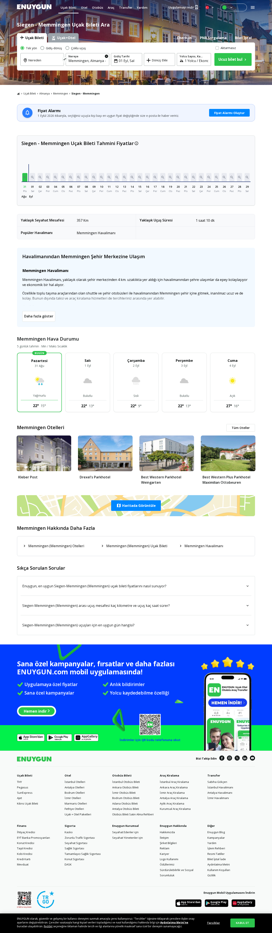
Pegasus (22, 787)
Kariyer (164, 854)
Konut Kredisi (25, 843)
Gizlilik (211, 875)
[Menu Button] (233, 7)
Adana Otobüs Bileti (125, 803)
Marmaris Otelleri (76, 803)
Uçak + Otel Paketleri (78, 814)
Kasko (69, 832)
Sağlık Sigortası (74, 848)
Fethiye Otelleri (74, 809)
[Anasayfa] (18, 93)
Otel (68, 775)
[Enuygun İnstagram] (229, 758)
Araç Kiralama (169, 775)
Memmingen (60, 93)
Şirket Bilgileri (168, 843)
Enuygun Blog (216, 832)
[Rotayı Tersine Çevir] (65, 60)
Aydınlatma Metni (218, 864)
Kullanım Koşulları (218, 870)
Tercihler (213, 923)
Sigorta (70, 826)
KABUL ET (242, 923)
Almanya (44, 93)
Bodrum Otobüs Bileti (125, 798)
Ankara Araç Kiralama (174, 787)
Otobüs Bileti (122, 775)
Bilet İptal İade (216, 859)
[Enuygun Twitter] (237, 758)
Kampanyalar (216, 838)
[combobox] (44, 63)
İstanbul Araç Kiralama (174, 782)
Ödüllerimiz (167, 864)
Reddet (48, 926)
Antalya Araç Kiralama (174, 798)
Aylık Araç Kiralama (172, 803)
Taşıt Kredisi (25, 848)
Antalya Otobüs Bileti (125, 809)
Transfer (213, 775)
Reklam (164, 848)
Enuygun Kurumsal (125, 826)
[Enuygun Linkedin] (244, 758)
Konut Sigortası (74, 859)
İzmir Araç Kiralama (172, 793)
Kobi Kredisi (24, 854)
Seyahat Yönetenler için (127, 838)
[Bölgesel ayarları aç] (209, 7)
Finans (21, 826)
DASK (68, 864)
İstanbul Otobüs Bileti (126, 782)
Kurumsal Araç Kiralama (175, 809)
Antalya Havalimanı (219, 793)
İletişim (164, 838)
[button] (24, 177)
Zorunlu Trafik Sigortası (80, 838)
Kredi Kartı (23, 859)
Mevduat (22, 864)
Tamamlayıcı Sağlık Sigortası (83, 854)
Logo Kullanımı (169, 859)
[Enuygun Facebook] (221, 758)
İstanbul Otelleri (75, 782)
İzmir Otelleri (73, 798)
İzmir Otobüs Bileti (124, 793)
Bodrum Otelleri (75, 793)
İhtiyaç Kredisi (26, 832)
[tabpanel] (136, 56)
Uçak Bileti (29, 93)
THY (19, 782)
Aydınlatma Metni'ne (174, 922)
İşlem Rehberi (216, 848)
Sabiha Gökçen (217, 782)
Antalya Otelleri (74, 787)
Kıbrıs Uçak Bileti (27, 803)
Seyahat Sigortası (76, 843)
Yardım (211, 843)
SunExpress (25, 793)
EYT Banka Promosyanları (33, 838)
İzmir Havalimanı (218, 798)
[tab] (32, 37)
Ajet (19, 798)
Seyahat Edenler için (125, 832)
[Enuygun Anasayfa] (34, 7)
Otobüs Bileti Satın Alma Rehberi (133, 814)
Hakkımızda (167, 832)
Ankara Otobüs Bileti (125, 787)
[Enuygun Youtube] (252, 758)
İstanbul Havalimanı (220, 787)
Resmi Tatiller (216, 854)
